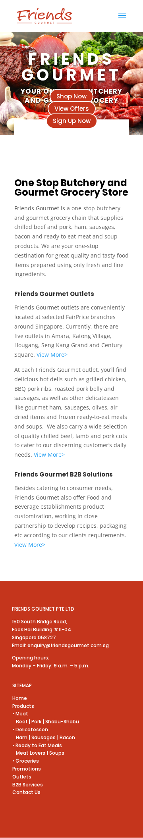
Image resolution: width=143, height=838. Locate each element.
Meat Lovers (28, 753)
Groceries (27, 760)
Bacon (67, 737)
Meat (21, 713)
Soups (56, 753)
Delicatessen (31, 729)
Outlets (21, 776)
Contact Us (26, 792)
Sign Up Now (72, 121)
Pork (36, 721)
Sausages (43, 737)
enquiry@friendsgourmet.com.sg (68, 645)
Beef (19, 721)
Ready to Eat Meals (38, 745)
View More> (51, 354)
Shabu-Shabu (62, 721)
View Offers (71, 108)
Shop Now (71, 96)
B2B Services (27, 784)
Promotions (26, 768)
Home (19, 698)
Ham (20, 737)
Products (23, 706)
